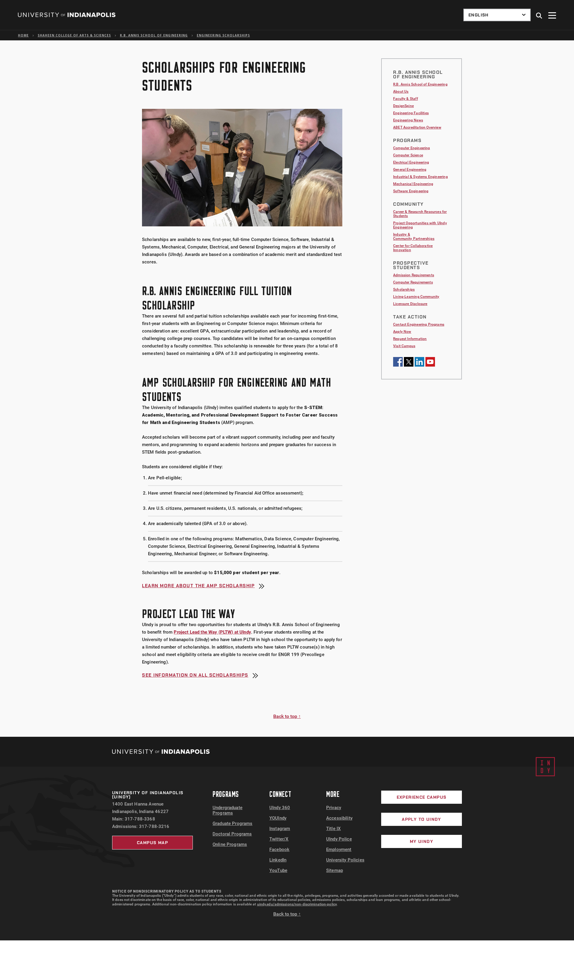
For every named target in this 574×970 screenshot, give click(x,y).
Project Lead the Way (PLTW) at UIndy (212, 632)
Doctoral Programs (232, 834)
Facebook (279, 849)
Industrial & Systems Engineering (420, 177)
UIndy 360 (279, 807)
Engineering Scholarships (223, 35)
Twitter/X (278, 839)
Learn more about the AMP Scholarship (198, 586)
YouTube (278, 870)
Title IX (333, 828)
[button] (539, 16)
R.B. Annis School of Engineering (154, 35)
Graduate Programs (233, 823)
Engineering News (408, 120)
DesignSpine (403, 106)
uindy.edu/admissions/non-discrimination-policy (297, 904)
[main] (287, 388)
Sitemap (334, 870)
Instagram (279, 828)
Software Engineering (411, 191)
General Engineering (409, 169)
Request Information (410, 339)
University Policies (345, 860)
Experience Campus (422, 797)
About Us (400, 91)
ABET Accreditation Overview (417, 127)
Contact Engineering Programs (418, 324)
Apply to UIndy (421, 819)
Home (23, 35)
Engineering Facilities (411, 113)
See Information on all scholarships (195, 675)
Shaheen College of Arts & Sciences (74, 35)
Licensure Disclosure (410, 304)
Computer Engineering (411, 148)
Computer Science (408, 155)
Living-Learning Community (416, 297)
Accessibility (339, 818)
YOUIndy (277, 818)
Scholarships (404, 289)
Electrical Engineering (411, 162)
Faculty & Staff (405, 99)
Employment (339, 849)
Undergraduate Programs (227, 810)
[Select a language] (497, 15)
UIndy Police (339, 839)
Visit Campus (404, 346)
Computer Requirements (413, 282)
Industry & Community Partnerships (413, 236)
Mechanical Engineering (413, 184)
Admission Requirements (413, 275)
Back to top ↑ (287, 716)
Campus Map (152, 842)
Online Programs (230, 844)
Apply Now (402, 332)
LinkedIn (277, 860)
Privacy (333, 807)
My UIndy (421, 841)
